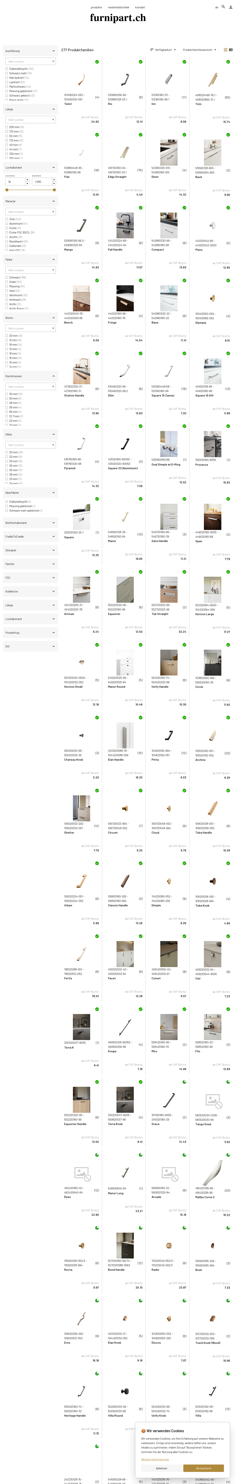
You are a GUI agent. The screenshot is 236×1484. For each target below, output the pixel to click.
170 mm (16, 131)
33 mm (15, 479)
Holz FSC (17, 250)
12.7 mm (16, 416)
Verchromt (18, 295)
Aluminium (18, 223)
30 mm (15, 394)
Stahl (15, 281)
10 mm (15, 362)
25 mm (15, 465)
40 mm (15, 144)
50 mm (15, 136)
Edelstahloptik (21, 68)
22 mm (15, 420)
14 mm (15, 366)
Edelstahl (17, 245)
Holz (14, 290)
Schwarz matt (20, 73)
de (216, 7)
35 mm (15, 470)
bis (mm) (36, 175)
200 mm (16, 127)
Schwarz (17, 277)
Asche (15, 237)
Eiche (15, 228)
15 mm (15, 358)
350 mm (16, 158)
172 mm (16, 140)
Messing (17, 286)
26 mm (15, 407)
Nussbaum (18, 241)
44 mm (15, 149)
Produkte (96, 7)
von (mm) (10, 175)
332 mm (16, 153)
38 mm (15, 474)
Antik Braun (19, 308)
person (231, 7)
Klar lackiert (19, 77)
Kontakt (140, 7)
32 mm (15, 425)
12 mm (15, 340)
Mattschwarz (20, 86)
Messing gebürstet (23, 91)
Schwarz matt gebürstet (25, 510)
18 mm (15, 353)
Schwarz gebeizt (22, 95)
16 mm (15, 344)
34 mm (15, 483)
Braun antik (18, 100)
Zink (15, 219)
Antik (15, 304)
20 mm (15, 335)
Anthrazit (17, 299)
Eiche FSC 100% (21, 232)
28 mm (15, 402)
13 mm (15, 349)
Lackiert (17, 82)
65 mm (15, 411)
